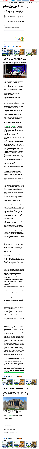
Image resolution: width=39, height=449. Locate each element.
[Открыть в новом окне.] (6, 46)
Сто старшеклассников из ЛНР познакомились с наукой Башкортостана (30, 2)
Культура (4, 3)
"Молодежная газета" (10, 415)
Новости (4, 387)
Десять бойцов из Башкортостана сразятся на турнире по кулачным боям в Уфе (13, 2)
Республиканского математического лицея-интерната (10, 126)
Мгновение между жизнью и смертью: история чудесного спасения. (22, 2)
